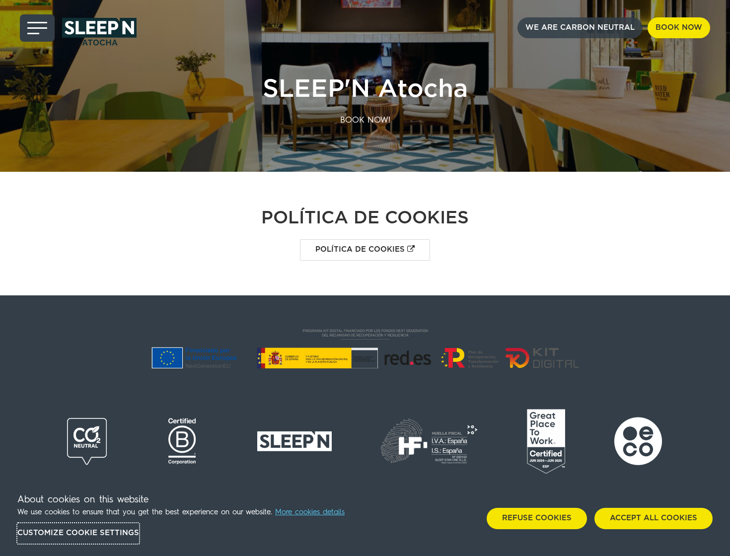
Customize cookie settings (78, 533)
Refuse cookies (537, 518)
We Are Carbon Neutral (580, 27)
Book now (679, 27)
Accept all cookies (653, 518)
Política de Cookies (361, 249)
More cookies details (310, 512)
